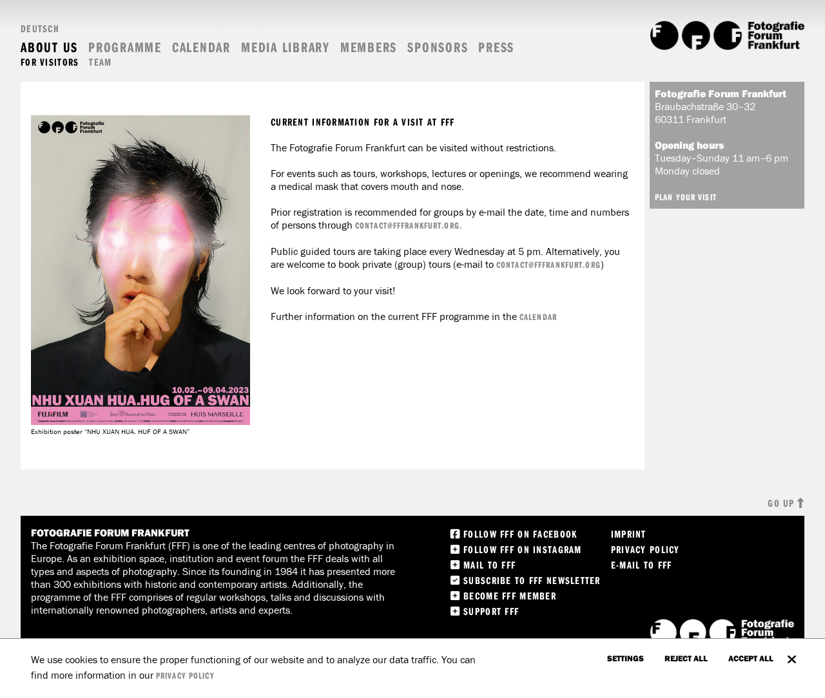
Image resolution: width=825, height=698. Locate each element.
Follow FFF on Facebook (520, 533)
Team (100, 62)
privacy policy (185, 675)
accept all (750, 658)
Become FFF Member (509, 595)
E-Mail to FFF (641, 564)
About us (49, 47)
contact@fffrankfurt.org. (408, 225)
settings (625, 658)
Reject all (686, 658)
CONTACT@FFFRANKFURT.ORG (548, 264)
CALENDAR (538, 317)
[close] (791, 652)
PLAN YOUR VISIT (686, 197)
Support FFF (491, 611)
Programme (125, 47)
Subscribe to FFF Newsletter (532, 580)
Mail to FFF (489, 564)
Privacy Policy (645, 549)
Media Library (285, 47)
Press (496, 47)
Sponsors (437, 47)
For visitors (50, 62)
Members (368, 47)
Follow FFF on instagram (522, 549)
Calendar (201, 47)
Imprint (628, 533)
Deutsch (40, 28)
